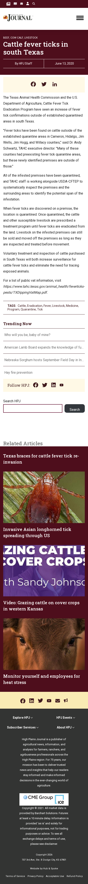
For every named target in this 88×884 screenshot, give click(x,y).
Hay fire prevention (18, 373)
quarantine (28, 309)
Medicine (72, 305)
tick (40, 309)
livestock (58, 305)
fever (47, 305)
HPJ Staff (25, 63)
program (13, 309)
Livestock (31, 37)
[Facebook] (33, 85)
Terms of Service (15, 876)
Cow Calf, (16, 37)
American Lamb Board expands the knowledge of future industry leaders (44, 347)
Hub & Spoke (50, 868)
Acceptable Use (55, 876)
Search (75, 410)
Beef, (6, 37)
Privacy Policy (35, 876)
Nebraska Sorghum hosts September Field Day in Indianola (44, 360)
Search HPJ (12, 401)
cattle (22, 305)
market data (56, 808)
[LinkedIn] (54, 85)
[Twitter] (44, 85)
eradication (34, 305)
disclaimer (50, 843)
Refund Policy (75, 876)
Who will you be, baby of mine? (27, 335)
